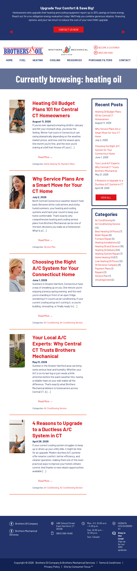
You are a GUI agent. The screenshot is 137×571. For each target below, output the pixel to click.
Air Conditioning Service (71, 322)
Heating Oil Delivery (105, 249)
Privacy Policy (52, 566)
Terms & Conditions (110, 562)
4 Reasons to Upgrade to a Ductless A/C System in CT (57, 429)
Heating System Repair (107, 253)
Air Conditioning (51, 322)
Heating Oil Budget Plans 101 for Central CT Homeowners (55, 109)
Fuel (23, 60)
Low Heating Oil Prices (106, 261)
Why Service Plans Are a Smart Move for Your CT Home (58, 184)
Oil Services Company (106, 264)
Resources (74, 60)
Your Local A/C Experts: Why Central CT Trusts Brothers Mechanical (56, 346)
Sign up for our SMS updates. (122, 541)
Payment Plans (68, 164)
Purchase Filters (100, 60)
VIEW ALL (106, 197)
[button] (18, 20)
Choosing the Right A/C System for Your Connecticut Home (55, 267)
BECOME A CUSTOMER (108, 47)
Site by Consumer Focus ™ (78, 566)
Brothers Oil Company (26, 523)
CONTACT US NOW (68, 29)
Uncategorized (103, 279)
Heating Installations (106, 242)
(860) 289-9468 (105, 52)
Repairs (99, 272)
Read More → (45, 157)
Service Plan (49, 247)
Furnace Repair (103, 238)
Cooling (55, 60)
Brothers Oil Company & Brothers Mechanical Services (65, 562)
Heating (38, 60)
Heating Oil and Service (107, 246)
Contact (125, 60)
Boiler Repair (101, 235)
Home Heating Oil (52, 164)
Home (9, 60)
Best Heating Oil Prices (107, 231)
